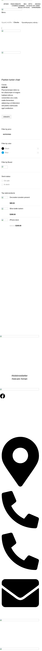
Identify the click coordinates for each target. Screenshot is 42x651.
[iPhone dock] (5, 223)
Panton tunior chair (11, 79)
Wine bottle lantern (16, 208)
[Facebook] (2, 396)
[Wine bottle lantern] (5, 212)
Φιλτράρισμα (7, 134)
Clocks (4, 85)
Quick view (4, 121)
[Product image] (11, 62)
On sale (7, 181)
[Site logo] (12, 9)
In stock (6, 184)
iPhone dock (14, 220)
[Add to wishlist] (4, 112)
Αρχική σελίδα (7, 22)
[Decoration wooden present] (5, 200)
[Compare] (4, 75)
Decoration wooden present (20, 197)
